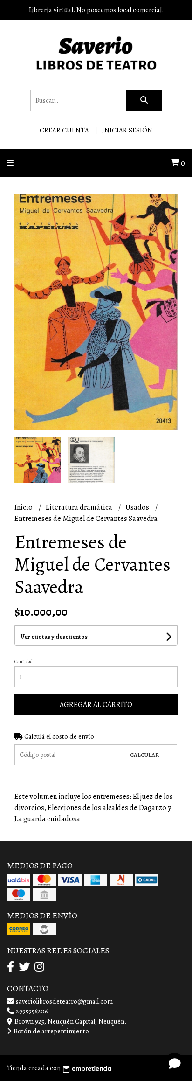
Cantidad (23, 661)
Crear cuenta (64, 130)
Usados (138, 507)
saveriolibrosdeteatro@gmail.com (63, 1001)
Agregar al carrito (96, 705)
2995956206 (31, 1011)
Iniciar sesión (127, 130)
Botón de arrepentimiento (50, 1031)
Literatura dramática (80, 507)
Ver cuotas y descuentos (54, 636)
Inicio (24, 507)
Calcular (144, 755)
